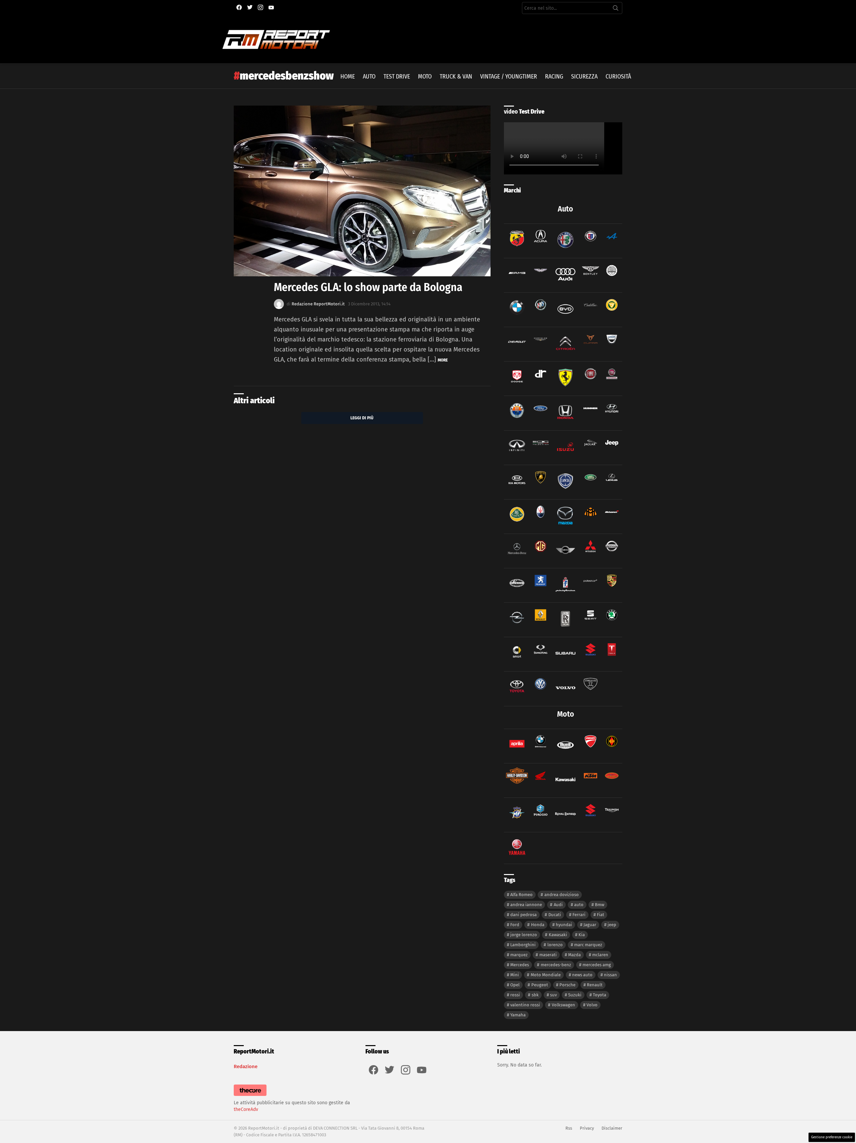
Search (615, 9)
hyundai (564, 924)
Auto (369, 76)
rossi (515, 994)
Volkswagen (563, 1004)
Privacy (587, 1128)
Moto (425, 76)
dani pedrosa (523, 914)
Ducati (554, 914)
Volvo (592, 1004)
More (443, 360)
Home (347, 76)
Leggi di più (361, 417)
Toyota (599, 994)
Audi (558, 904)
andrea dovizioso (561, 894)
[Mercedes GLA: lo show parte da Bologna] (362, 191)
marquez (519, 954)
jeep (612, 924)
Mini (514, 974)
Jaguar (589, 924)
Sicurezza (584, 76)
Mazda (574, 954)
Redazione (245, 1066)
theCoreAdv (246, 1109)
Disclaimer (612, 1128)
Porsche (567, 984)
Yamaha (518, 1014)
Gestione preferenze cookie (831, 1137)
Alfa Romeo (521, 894)
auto (578, 904)
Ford (514, 924)
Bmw (599, 904)
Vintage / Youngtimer (508, 76)
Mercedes (519, 964)
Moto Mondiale (546, 974)
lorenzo (555, 944)
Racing (554, 76)
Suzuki (574, 994)
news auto (582, 974)
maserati (548, 954)
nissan (610, 974)
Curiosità (618, 76)
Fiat (600, 914)
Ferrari (578, 914)
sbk (535, 994)
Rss (568, 1128)
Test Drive (397, 76)
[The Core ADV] (250, 1096)
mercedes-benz (556, 964)
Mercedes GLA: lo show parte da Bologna (368, 287)
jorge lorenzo (523, 934)
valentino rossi (525, 1004)
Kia (581, 934)
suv (553, 994)
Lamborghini (523, 944)
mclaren (600, 954)
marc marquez (588, 944)
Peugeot (539, 984)
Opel (515, 984)
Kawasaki (558, 934)
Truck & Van (456, 76)
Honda (537, 924)
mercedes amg (596, 964)
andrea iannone (526, 904)
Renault (595, 984)
